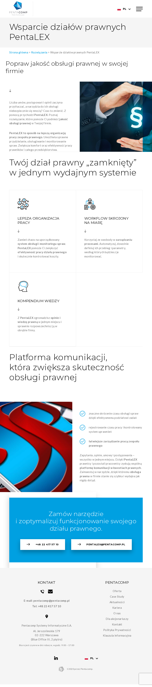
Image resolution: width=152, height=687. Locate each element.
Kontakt (117, 624)
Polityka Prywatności (117, 630)
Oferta (117, 591)
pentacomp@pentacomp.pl (51, 600)
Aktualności (117, 602)
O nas (117, 613)
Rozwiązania (39, 52)
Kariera (117, 607)
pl (124, 8)
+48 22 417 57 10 (47, 544)
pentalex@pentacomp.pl (105, 544)
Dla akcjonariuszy (117, 618)
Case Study (117, 596)
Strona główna (18, 52)
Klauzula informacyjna (117, 635)
